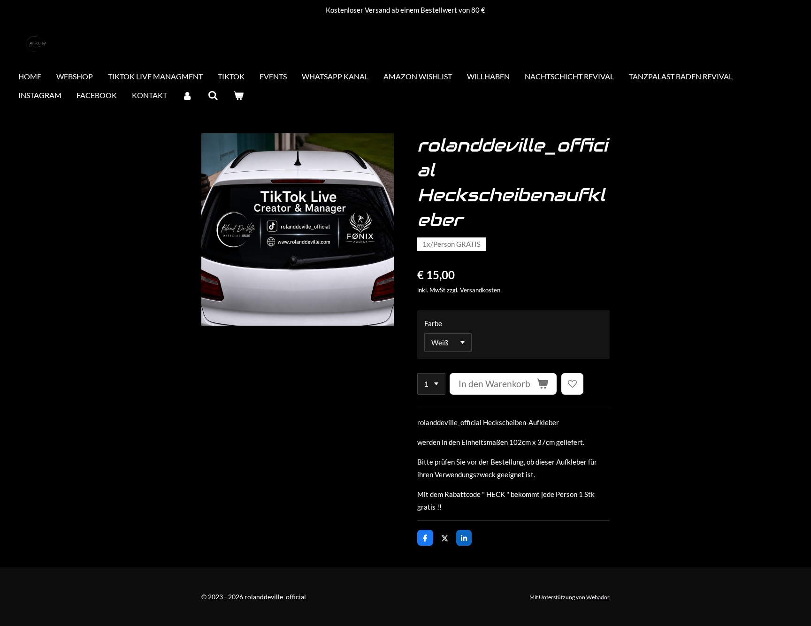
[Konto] (187, 95)
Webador (598, 597)
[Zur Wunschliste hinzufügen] (572, 384)
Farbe (433, 323)
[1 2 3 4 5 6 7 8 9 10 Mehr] (431, 384)
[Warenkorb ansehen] (238, 95)
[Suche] (212, 95)
